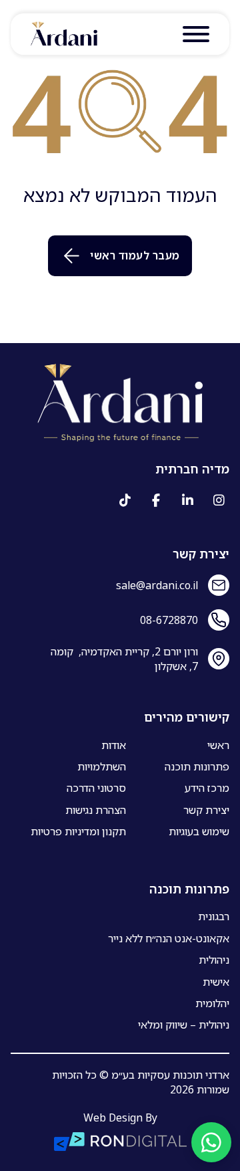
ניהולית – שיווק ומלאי (183, 1024)
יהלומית (212, 1003)
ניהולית (214, 959)
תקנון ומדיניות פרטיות (78, 831)
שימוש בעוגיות (199, 831)
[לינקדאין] (187, 500)
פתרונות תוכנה (197, 766)
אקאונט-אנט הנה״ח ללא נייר (168, 938)
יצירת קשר (206, 810)
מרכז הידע (207, 787)
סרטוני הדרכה (96, 787)
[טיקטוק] (124, 500)
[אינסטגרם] (218, 500)
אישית (216, 981)
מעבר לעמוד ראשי (135, 255)
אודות (113, 745)
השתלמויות (101, 766)
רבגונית (213, 916)
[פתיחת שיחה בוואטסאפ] (211, 1142)
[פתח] (196, 34)
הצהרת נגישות (95, 810)
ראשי (218, 745)
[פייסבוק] (156, 500)
